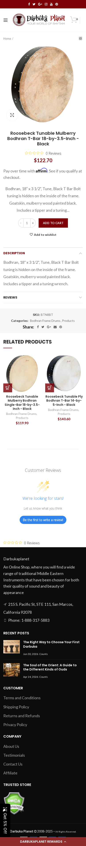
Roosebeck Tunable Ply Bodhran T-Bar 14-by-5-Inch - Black (64, 401)
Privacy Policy (15, 724)
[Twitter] (43, 327)
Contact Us (12, 764)
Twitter (34, 4)
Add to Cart (53, 223)
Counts (43, 654)
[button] (43, 841)
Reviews (10, 297)
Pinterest (56, 4)
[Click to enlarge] (12, 115)
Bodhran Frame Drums (45, 320)
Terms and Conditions (22, 697)
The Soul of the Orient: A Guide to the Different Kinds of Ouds (50, 667)
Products (68, 320)
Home (7, 38)
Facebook (29, 4)
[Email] (55, 327)
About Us (11, 746)
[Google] (49, 327)
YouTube (51, 4)
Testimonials (14, 755)
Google (40, 4)
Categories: (19, 320)
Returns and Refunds (21, 715)
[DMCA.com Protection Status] (14, 802)
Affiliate (10, 772)
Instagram (46, 4)
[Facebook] (38, 327)
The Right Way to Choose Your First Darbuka (51, 644)
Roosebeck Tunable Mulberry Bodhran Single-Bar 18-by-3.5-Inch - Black (22, 403)
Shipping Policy (16, 706)
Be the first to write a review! (43, 520)
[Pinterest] (60, 327)
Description (14, 253)
